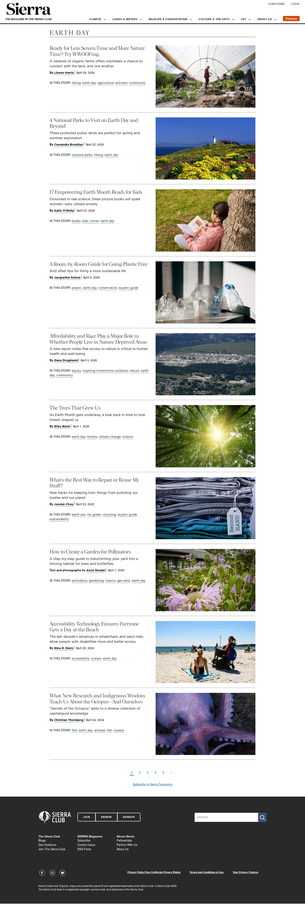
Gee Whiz (123, 581)
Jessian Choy (63, 504)
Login (295, 3)
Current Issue (86, 845)
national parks (82, 155)
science (127, 437)
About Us (264, 19)
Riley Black (62, 426)
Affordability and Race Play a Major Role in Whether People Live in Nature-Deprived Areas (98, 339)
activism (121, 83)
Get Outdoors (47, 845)
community (137, 83)
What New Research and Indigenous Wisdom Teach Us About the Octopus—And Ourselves (97, 698)
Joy (243, 19)
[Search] (262, 817)
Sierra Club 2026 (167, 886)
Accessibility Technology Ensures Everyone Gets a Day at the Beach (94, 627)
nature (134, 371)
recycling (109, 514)
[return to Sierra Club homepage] (54, 817)
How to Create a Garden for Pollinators (90, 552)
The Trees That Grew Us (75, 408)
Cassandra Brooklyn (68, 144)
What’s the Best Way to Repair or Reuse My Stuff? (94, 483)
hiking (76, 83)
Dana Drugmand (66, 360)
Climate (95, 19)
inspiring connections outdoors (105, 371)
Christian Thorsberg (68, 720)
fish (109, 730)
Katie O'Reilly (64, 211)
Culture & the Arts (214, 19)
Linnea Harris (64, 73)
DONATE (129, 817)
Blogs (42, 840)
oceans (96, 658)
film (74, 730)
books (76, 221)
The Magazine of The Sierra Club (28, 19)
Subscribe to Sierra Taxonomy (152, 784)
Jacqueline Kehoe (67, 277)
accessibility (80, 658)
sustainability (59, 519)
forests (92, 437)
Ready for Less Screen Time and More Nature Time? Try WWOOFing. (97, 51)
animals (99, 730)
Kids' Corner (90, 221)
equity (76, 371)
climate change (110, 437)
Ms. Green (94, 514)
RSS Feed (84, 849)
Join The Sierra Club (51, 849)
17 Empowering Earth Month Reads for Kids (96, 192)
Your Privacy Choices (245, 872)
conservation (107, 288)
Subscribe (276, 3)
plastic (76, 288)
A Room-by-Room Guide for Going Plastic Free (98, 264)
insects (110, 581)
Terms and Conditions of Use (207, 872)
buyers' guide (128, 288)
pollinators (79, 581)
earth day (89, 83)
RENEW (106, 817)
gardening (96, 581)
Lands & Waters (125, 19)
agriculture (106, 83)
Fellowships (124, 840)
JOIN (86, 817)
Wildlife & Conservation (168, 19)
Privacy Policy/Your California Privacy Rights (154, 872)
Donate (291, 18)
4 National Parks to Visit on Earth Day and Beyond (94, 123)
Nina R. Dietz (63, 648)
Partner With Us (127, 845)
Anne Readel (95, 570)
